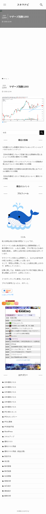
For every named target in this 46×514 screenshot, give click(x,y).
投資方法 (7, 456)
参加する (37, 362)
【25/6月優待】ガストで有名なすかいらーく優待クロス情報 (22, 177)
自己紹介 (7, 486)
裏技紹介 (7, 491)
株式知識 (7, 471)
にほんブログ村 (7, 295)
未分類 (6, 461)
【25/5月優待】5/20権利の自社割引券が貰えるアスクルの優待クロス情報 (22, 170)
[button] (41, 4)
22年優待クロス (10, 392)
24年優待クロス (10, 402)
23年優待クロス (10, 397)
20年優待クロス (10, 382)
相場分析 (7, 481)
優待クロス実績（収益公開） (15, 451)
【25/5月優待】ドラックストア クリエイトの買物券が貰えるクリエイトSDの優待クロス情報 (23, 163)
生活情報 (7, 476)
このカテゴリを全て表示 (23, 360)
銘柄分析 (7, 496)
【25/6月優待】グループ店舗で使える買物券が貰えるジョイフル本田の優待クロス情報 (22, 155)
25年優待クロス (10, 407)
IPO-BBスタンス (10, 412)
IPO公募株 (8, 422)
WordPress (8, 431)
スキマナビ (23, 5)
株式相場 (7, 466)
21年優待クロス (10, 387)
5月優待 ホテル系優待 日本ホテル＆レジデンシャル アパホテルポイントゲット (23, 148)
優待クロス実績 (10, 446)
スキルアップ (9, 436)
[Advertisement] (23, 52)
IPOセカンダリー (10, 417)
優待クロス (8, 441)
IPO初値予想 (9, 427)
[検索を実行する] (41, 132)
